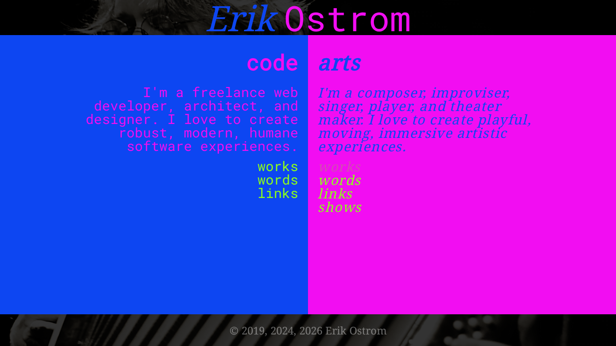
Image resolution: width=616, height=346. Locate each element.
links (277, 193)
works (277, 166)
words (277, 179)
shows (339, 207)
